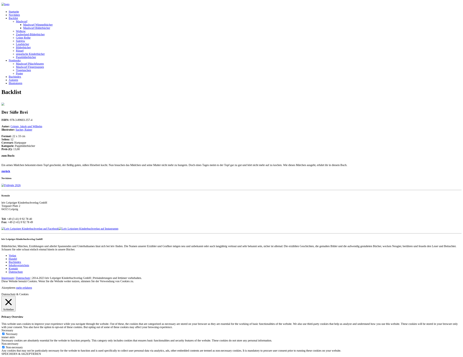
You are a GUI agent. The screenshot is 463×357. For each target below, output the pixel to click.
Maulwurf (21, 21)
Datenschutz (16, 271)
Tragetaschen (23, 70)
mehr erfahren (24, 287)
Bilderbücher (23, 47)
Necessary (12, 334)
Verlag (12, 255)
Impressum (7, 277)
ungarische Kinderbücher (30, 53)
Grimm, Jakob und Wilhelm (26, 126)
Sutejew (20, 40)
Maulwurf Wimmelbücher (38, 24)
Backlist (13, 18)
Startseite (14, 11)
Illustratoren (15, 83)
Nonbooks (15, 60)
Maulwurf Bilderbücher (36, 27)
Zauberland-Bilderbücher (30, 34)
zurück (5, 171)
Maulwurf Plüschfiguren (30, 63)
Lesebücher (22, 44)
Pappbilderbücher (26, 57)
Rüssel (20, 50)
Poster (19, 73)
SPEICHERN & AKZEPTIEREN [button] (21, 353)
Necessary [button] (7, 330)
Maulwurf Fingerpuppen (30, 66)
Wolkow (21, 31)
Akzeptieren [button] (8, 287)
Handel (13, 258)
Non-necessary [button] (9, 343)
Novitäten (14, 14)
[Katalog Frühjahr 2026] (11, 185)
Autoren (13, 79)
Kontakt (13, 268)
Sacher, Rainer (24, 129)
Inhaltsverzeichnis (19, 265)
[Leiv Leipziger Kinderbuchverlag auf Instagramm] (88, 228)
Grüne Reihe (23, 37)
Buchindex (15, 76)
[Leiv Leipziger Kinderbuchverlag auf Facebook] (30, 228)
